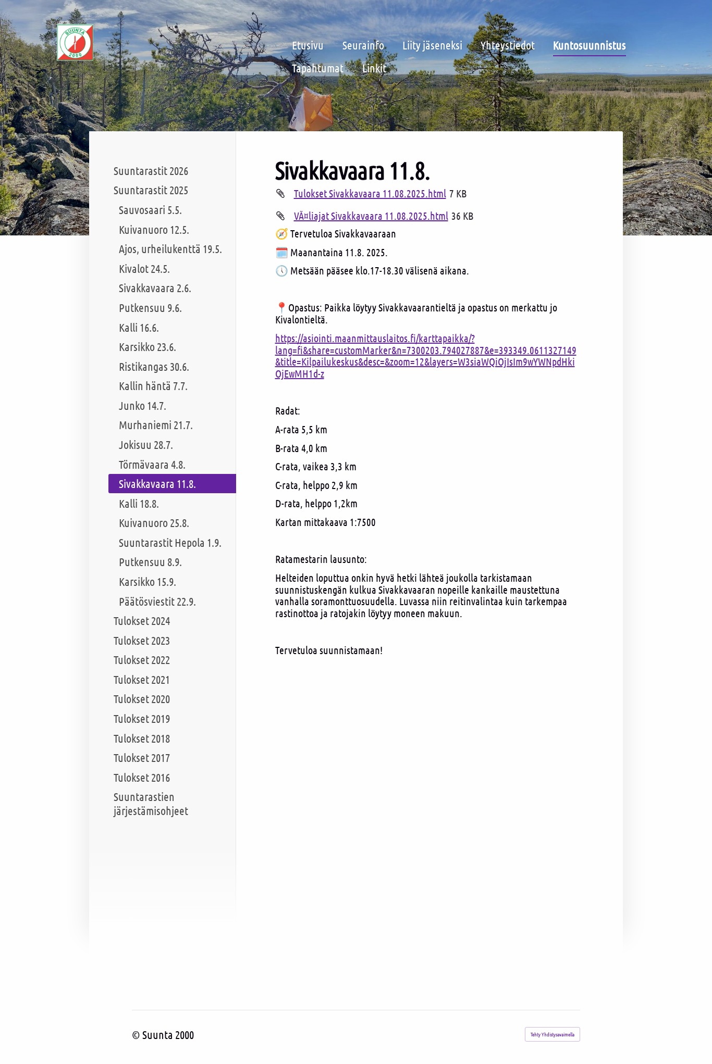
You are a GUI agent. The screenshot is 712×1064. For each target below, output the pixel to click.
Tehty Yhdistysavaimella (552, 1034)
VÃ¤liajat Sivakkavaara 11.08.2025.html (371, 215)
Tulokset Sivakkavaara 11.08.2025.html (370, 193)
